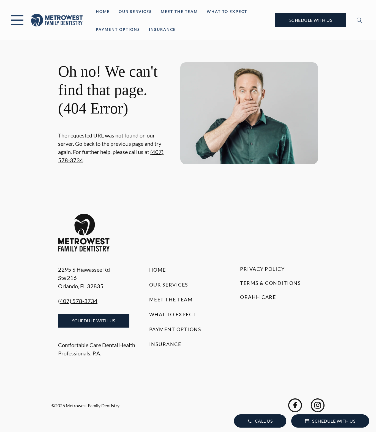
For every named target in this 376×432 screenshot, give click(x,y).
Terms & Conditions (270, 283)
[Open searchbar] (359, 20)
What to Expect (227, 11)
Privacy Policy (262, 269)
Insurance (162, 29)
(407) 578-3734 (77, 301)
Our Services (135, 11)
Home (103, 11)
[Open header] (17, 20)
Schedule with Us (311, 20)
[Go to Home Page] (57, 20)
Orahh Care (258, 297)
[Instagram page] (318, 405)
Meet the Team (179, 11)
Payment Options (118, 29)
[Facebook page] (295, 405)
